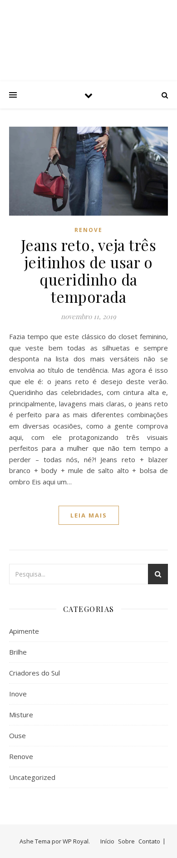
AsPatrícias (88, 33)
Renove (88, 230)
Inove (18, 693)
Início (107, 841)
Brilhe (18, 651)
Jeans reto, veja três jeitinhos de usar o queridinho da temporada (89, 270)
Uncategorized (32, 777)
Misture (21, 714)
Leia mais (88, 515)
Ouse (17, 735)
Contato (149, 841)
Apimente (24, 631)
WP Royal (75, 841)
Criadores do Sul (34, 672)
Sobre (126, 841)
